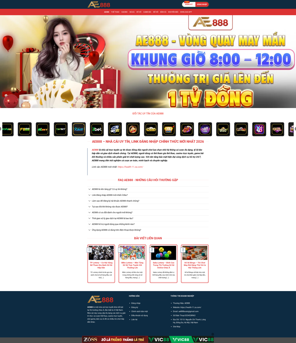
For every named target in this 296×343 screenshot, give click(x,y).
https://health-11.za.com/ (130, 167)
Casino (124, 12)
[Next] (209, 265)
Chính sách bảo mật (139, 311)
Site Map (176, 326)
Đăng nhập (135, 303)
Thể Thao (115, 12)
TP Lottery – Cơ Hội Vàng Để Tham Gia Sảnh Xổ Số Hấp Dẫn (101, 265)
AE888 (106, 12)
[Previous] (87, 265)
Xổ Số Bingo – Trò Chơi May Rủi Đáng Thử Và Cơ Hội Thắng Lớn (195, 265)
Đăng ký (134, 307)
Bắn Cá (163, 12)
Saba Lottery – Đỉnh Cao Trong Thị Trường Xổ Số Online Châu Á (163, 265)
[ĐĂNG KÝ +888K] (195, 4)
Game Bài (147, 12)
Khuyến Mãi (173, 12)
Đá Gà (132, 12)
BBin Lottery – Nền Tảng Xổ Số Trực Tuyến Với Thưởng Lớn (132, 265)
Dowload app (186, 12)
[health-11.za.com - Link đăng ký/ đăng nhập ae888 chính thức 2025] (98, 4)
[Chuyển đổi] (89, 189)
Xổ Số (138, 12)
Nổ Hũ (155, 12)
